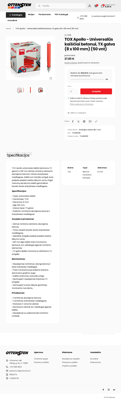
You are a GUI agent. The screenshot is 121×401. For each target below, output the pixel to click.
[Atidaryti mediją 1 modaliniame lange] (30, 58)
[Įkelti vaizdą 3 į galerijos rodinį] (40, 90)
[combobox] (61, 5)
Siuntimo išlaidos (71, 63)
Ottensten (112, 397)
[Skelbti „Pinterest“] (84, 121)
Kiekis (69, 86)
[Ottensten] (17, 354)
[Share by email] (90, 121)
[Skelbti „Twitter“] (78, 121)
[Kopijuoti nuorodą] (96, 121)
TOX (68, 35)
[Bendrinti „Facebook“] (73, 121)
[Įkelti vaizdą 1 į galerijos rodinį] (20, 90)
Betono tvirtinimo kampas (87, 174)
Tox (69, 171)
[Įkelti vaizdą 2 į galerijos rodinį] (30, 90)
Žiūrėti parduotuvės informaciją (81, 104)
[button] (108, 6)
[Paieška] (39, 6)
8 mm (100, 171)
